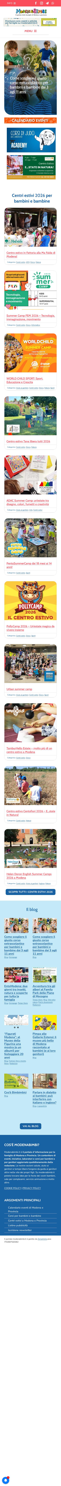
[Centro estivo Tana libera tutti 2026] (30, 398)
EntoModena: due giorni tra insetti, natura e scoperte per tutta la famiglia (16, 993)
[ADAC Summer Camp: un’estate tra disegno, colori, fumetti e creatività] (30, 457)
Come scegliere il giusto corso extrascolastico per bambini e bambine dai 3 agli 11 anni (29, 85)
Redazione (37, 1005)
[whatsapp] (52, 3)
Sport (52, 388)
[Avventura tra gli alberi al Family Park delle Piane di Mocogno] (45, 974)
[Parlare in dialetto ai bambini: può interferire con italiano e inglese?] (45, 1081)
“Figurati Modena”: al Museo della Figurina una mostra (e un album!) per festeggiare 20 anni (13, 1045)
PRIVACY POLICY (32, 1188)
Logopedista (42, 1106)
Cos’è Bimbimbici (15, 1092)
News (6, 1063)
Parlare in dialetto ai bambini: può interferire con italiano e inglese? (44, 1097)
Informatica (35, 325)
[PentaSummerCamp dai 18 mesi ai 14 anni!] (30, 520)
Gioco (32, 262)
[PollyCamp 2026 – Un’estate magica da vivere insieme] (30, 583)
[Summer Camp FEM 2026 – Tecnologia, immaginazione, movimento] (30, 272)
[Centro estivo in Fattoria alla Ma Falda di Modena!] (30, 209)
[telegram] (47, 3)
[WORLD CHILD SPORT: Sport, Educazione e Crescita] (30, 335)
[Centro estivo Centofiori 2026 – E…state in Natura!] (30, 767)
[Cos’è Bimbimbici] (16, 1081)
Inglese (42, 883)
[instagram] (41, 3)
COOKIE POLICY (12, 1188)
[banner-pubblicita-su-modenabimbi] (30, 19)
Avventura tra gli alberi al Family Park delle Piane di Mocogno (44, 991)
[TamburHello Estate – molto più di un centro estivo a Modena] (30, 705)
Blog (6, 957)
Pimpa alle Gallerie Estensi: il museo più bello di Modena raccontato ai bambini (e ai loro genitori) (44, 1044)
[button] (6, 77)
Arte (30, 510)
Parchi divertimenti (45, 1002)
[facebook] (35, 3)
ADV (28, 262)
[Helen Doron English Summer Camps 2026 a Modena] (30, 830)
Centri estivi (20, 262)
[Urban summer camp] (30, 645)
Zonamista (42, 1239)
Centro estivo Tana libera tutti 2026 (28, 441)
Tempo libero (23, 1003)
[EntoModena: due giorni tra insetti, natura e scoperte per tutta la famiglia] (16, 974)
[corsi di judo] (31, 128)
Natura (38, 262)
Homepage (13, 957)
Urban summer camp (19, 689)
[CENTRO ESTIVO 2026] (31, 156)
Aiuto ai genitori (22, 388)
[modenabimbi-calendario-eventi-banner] (30, 118)
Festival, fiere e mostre (17, 1061)
